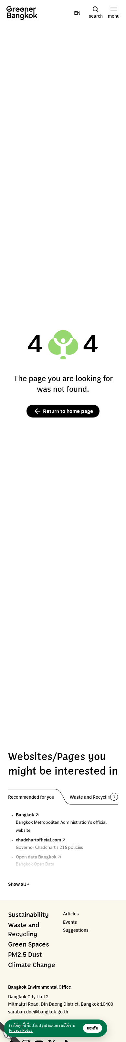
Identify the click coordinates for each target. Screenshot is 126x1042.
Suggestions (76, 930)
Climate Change (31, 965)
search (96, 16)
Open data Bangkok (36, 856)
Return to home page (68, 411)
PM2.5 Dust (25, 955)
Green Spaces (28, 944)
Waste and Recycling (23, 930)
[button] (111, 797)
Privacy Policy (21, 1030)
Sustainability (28, 915)
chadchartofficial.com (38, 839)
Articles (71, 914)
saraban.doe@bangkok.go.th (38, 1011)
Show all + (18, 884)
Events (70, 922)
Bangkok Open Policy (38, 873)
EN (77, 12)
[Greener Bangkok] (21, 13)
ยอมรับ (92, 1028)
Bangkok (25, 814)
